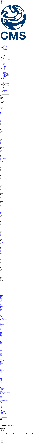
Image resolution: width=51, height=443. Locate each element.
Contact (3, 56)
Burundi (1, 309)
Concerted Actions (4, 52)
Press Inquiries (2, 1)
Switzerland (1, 384)
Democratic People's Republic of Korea (4, 319)
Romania (1, 185)
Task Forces (4, 67)
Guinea (1, 333)
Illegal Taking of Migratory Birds (6, 74)
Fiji (0, 327)
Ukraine (1, 391)
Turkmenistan (1, 389)
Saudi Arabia (1, 375)
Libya (0, 347)
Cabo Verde (1, 218)
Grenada (1, 332)
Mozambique (1, 226)
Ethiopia (1, 231)
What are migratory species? (5, 79)
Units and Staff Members (5, 54)
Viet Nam (1, 396)
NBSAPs (3, 77)
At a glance (4, 45)
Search (1, 93)
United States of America (2, 393)
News (2, 402)
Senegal (1, 174)
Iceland (1, 274)
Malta (0, 352)
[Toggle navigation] (2, 440)
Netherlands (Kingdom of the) (3, 158)
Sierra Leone (1, 131)
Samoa (1, 374)
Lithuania (1, 348)
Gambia (1, 223)
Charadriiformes (1, 107)
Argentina (1, 298)
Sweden (1, 258)
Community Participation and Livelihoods (6, 75)
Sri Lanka (1, 382)
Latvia (0, 261)
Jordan (0, 188)
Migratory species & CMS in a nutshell (3, 400)
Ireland (1, 269)
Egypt (0, 199)
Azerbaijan (1, 300)
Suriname (1, 383)
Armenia (1, 136)
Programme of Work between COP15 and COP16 (7, 59)
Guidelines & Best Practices (5, 87)
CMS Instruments (3, 429)
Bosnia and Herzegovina (2, 306)
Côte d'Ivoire (1, 242)
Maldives (1, 351)
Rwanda (1, 372)
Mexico (1, 354)
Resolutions (4, 64)
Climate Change (4, 72)
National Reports (4, 66)
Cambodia (1, 310)
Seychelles (1, 166)
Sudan (0, 115)
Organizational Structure (5, 49)
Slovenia (1, 379)
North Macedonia (2, 147)
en (1, 2)
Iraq (0, 169)
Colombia (1, 314)
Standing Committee (4, 48)
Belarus (1, 142)
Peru (0, 367)
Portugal (1, 369)
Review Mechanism (4, 76)
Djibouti (1, 239)
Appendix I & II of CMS (5, 58)
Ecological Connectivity (5, 69)
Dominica (1, 321)
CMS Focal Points (3, 411)
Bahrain (1, 277)
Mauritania (1, 353)
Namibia (1, 245)
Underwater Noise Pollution (5, 73)
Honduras (1, 335)
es (1, 3)
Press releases (2, 403)
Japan (0, 341)
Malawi (1, 207)
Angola (1, 196)
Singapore (1, 378)
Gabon (1, 112)
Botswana (1, 150)
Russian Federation (2, 161)
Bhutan (1, 305)
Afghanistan (1, 295)
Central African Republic (2, 228)
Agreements (4, 50)
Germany (1, 234)
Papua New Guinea (2, 366)
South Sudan (1, 381)
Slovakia (1, 204)
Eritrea (0, 247)
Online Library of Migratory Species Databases (7, 83)
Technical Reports (4, 86)
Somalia (1, 380)
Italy (0, 172)
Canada (1, 311)
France (1, 328)
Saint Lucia (1, 373)
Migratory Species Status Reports (6, 85)
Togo (0, 177)
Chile (0, 313)
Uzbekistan (1, 253)
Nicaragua (1, 361)
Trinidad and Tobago (2, 388)
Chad (0, 155)
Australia (1, 299)
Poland (1, 139)
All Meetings (4, 63)
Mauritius (1, 134)
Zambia (1, 397)
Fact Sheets (4, 88)
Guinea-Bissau (1, 193)
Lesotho (1, 346)
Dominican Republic (2, 322)
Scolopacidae (1, 108)
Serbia (0, 376)
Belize (0, 304)
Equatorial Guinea (2, 220)
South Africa (1, 201)
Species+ (3, 82)
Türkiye (1, 390)
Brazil (0, 307)
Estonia (1, 325)
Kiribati (1, 343)
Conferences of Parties (3, 407)
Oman (0, 364)
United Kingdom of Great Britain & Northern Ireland (5, 392)
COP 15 (2, 406)
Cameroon (1, 126)
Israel (0, 120)
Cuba (0, 317)
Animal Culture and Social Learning (6, 70)
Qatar (0, 123)
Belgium (1, 303)
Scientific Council (4, 62)
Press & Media (4, 55)
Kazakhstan (1, 342)
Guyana (1, 334)
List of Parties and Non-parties (5, 46)
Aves (0, 106)
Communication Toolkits (5, 90)
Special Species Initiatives (5, 51)
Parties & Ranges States (3, 430)
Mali (0, 250)
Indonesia (1, 337)
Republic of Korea (2, 370)
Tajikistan (1, 385)
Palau (0, 365)
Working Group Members (3, 413)
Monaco (1, 355)
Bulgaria (1, 308)
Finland (1, 272)
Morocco (1, 264)
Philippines (1, 368)
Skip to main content (2, 0)
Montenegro (1, 128)
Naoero (1, 359)
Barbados (1, 302)
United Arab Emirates (2, 266)
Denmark (1, 212)
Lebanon (1, 180)
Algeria (1, 215)
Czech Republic (1, 318)
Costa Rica (1, 316)
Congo (1, 315)
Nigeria (1, 182)
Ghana (0, 153)
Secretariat (2, 412)
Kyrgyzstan (1, 344)
